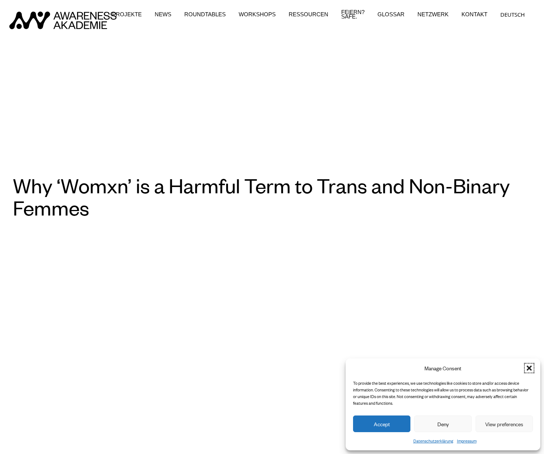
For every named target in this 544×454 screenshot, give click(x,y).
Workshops (257, 14)
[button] (529, 368)
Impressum (467, 440)
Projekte (127, 14)
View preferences (504, 424)
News (163, 14)
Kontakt (474, 14)
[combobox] (512, 14)
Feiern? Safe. (353, 14)
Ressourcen (308, 14)
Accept (382, 424)
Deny (443, 424)
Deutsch (512, 14)
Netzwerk (433, 14)
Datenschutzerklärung (433, 440)
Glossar (390, 14)
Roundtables (205, 14)
